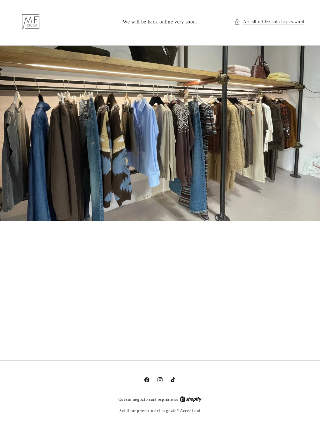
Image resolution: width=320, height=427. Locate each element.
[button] (269, 22)
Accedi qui (190, 410)
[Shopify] (191, 399)
